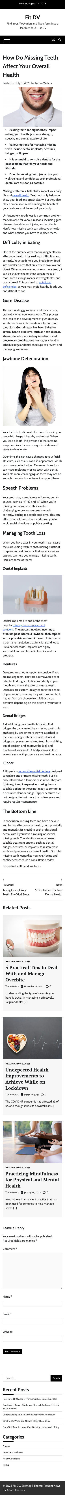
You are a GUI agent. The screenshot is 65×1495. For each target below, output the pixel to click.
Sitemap (26, 1485)
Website (7, 1331)
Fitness (6, 1446)
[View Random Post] (53, 39)
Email (7, 1314)
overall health (20, 195)
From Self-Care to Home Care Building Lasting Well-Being (31, 1427)
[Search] (59, 39)
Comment (10, 1248)
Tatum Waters (43, 83)
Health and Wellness (28, 866)
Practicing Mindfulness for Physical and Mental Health (32, 1180)
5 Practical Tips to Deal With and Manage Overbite (31, 973)
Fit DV (32, 17)
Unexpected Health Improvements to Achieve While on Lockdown (27, 1079)
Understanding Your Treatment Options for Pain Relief (29, 1414)
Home (6, 1464)
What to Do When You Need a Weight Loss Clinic (26, 1421)
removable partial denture (34, 771)
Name (7, 1296)
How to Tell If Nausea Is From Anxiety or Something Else (30, 1399)
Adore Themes (16, 1490)
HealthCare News (11, 1458)
